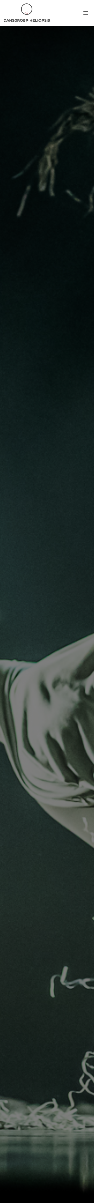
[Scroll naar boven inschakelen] (85, 1194)
